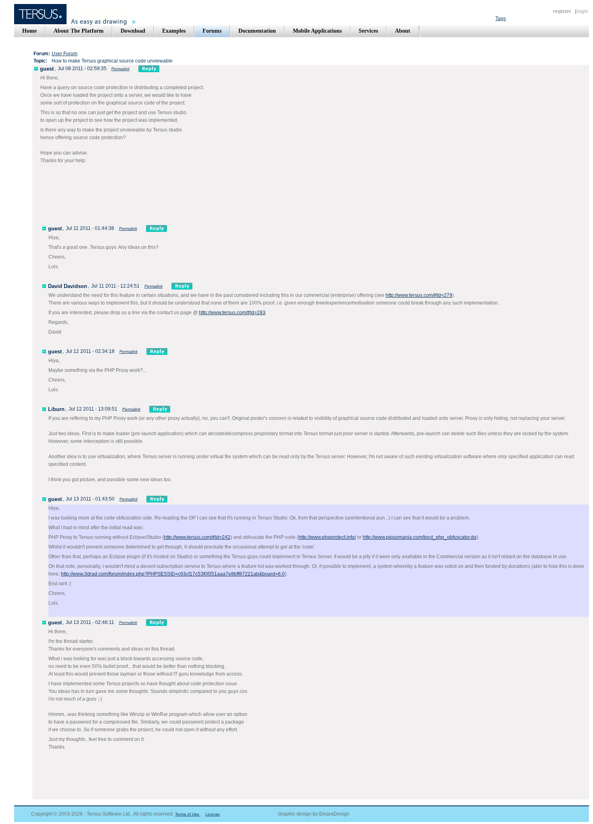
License (212, 814)
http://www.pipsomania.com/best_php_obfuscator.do (419, 537)
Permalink (120, 69)
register (562, 11)
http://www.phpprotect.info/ (327, 537)
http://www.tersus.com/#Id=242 (197, 537)
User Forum (64, 53)
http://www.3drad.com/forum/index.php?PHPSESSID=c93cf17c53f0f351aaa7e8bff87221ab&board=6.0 (173, 574)
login (582, 11)
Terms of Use (187, 814)
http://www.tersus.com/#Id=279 (419, 295)
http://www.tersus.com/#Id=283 (232, 312)
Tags (500, 18)
